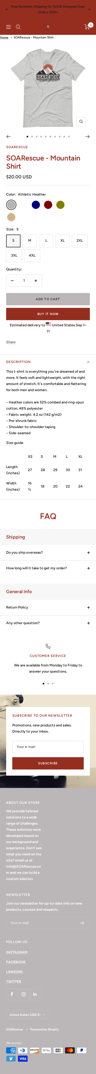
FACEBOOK (16, 962)
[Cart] (87, 26)
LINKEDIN (14, 972)
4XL (32, 255)
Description (18, 362)
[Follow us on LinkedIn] (35, 994)
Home (4, 37)
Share (11, 342)
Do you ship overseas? (24, 552)
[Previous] (8, 136)
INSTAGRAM (16, 952)
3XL (14, 255)
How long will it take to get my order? (36, 568)
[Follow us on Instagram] (23, 994)
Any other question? (23, 623)
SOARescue (17, 147)
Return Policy (17, 607)
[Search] (18, 27)
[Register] (82, 923)
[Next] (88, 136)
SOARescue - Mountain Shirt (34, 37)
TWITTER (13, 981)
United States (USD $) (24, 1015)
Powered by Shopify (44, 1029)
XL (62, 240)
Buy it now (48, 314)
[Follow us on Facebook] (12, 994)
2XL (80, 240)
